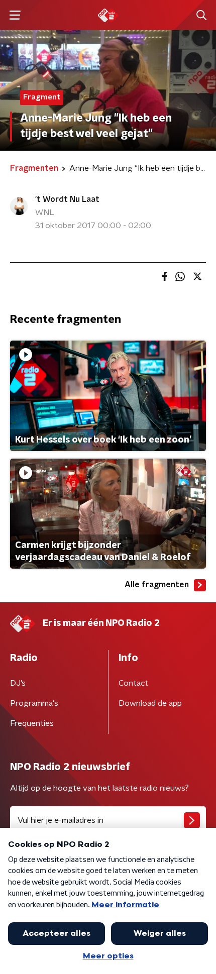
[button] (15, 15)
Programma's (34, 703)
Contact (133, 683)
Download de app (150, 703)
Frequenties (32, 723)
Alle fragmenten (157, 585)
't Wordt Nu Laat (67, 199)
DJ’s (18, 683)
